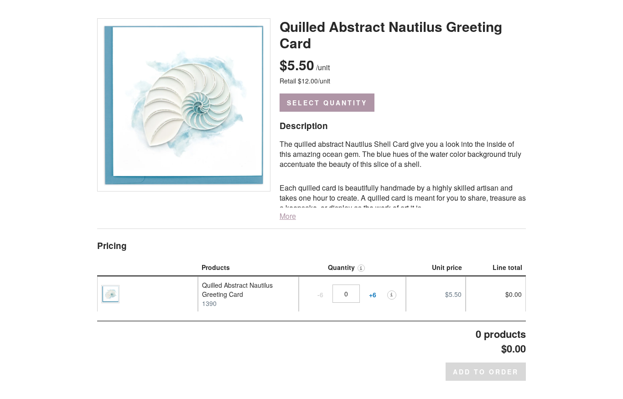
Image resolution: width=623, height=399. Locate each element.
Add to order (486, 371)
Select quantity (327, 102)
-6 (320, 294)
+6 (372, 294)
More (288, 216)
